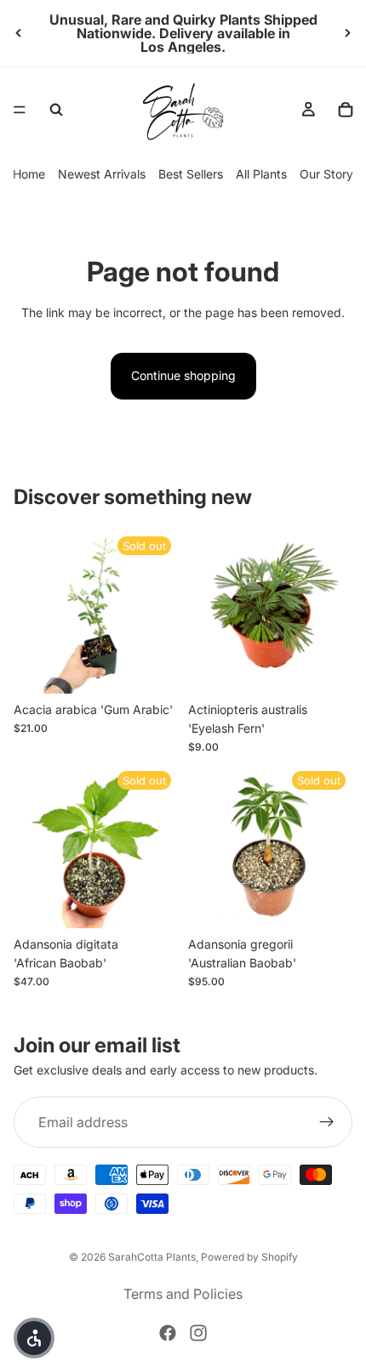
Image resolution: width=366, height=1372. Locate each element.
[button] (34, 1338)
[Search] (56, 109)
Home (29, 174)
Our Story (326, 174)
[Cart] (345, 109)
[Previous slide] (18, 33)
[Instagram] (198, 1333)
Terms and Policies (183, 1293)
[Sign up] (327, 1122)
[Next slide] (347, 33)
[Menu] (19, 109)
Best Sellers (190, 174)
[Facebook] (167, 1333)
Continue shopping (183, 375)
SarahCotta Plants (152, 1256)
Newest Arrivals (102, 174)
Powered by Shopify (249, 1256)
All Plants (261, 174)
